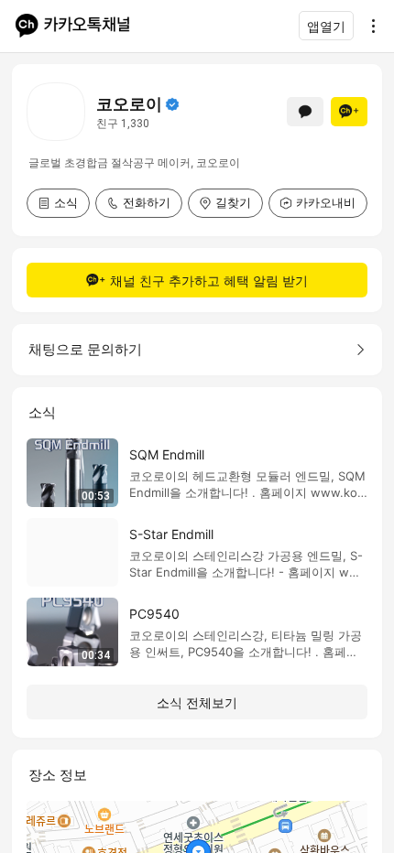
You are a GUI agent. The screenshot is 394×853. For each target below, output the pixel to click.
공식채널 (172, 104)
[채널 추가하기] (349, 111)
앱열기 (326, 26)
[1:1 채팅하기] (305, 111)
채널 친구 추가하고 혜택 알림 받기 (209, 280)
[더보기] (368, 26)
